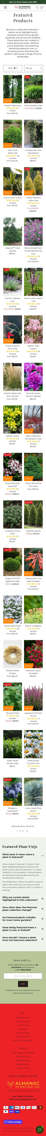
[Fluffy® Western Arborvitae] (33, 181)
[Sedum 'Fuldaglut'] (33, 609)
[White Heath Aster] (12, 609)
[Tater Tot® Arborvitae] (12, 134)
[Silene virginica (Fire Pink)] (12, 329)
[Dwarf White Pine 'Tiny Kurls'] (33, 467)
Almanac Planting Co (25, 1128)
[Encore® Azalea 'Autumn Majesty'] (33, 377)
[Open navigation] (5, 7)
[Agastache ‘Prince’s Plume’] (33, 697)
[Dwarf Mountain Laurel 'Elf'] (12, 467)
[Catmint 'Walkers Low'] (12, 282)
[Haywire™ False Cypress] (12, 231)
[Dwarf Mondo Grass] (33, 89)
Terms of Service (23, 1057)
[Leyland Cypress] (33, 514)
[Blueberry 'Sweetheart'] (12, 792)
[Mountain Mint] (12, 697)
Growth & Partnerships (23, 1040)
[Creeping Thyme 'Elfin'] (12, 514)
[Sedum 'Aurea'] (12, 419)
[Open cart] (41, 7)
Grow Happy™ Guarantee (23, 1053)
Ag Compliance (23, 1036)
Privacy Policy (23, 1068)
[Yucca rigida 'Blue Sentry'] (33, 792)
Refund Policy (23, 1064)
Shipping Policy (23, 1060)
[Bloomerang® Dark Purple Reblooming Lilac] (33, 231)
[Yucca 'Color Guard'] (12, 181)
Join (23, 984)
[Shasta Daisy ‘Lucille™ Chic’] (33, 744)
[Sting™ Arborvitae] (12, 89)
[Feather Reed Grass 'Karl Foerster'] (12, 377)
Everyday (22, 1131)
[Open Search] (37, 7)
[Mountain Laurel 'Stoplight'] (33, 654)
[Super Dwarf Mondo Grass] (12, 744)
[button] (12, 108)
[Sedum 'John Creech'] (33, 329)
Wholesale (23, 1029)
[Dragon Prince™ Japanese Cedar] (12, 562)
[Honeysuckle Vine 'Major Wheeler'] (33, 562)
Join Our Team (23, 1033)
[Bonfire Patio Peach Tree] (33, 282)
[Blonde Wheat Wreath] (12, 654)
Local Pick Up (23, 1025)
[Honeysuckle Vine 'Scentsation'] (33, 134)
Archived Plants (23, 1021)
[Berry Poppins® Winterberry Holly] (33, 419)
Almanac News (23, 1018)
